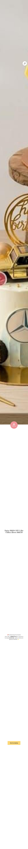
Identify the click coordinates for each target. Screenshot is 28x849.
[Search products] (25, 63)
